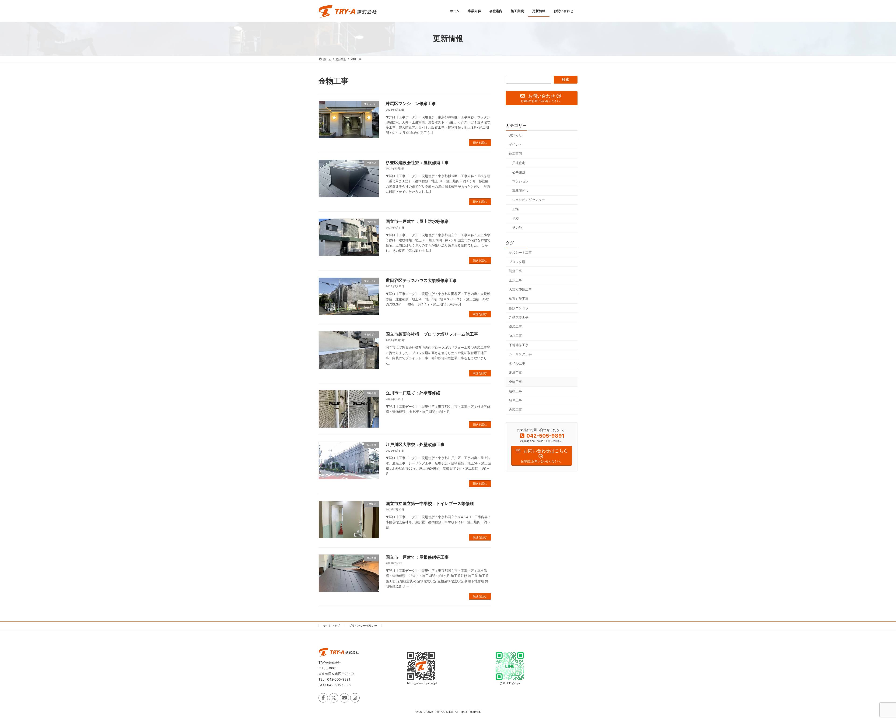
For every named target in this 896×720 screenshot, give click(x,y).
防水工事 (515, 335)
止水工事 (515, 280)
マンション (520, 181)
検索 (565, 79)
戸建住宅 (518, 163)
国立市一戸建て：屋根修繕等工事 (417, 557)
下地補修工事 (518, 345)
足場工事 (515, 372)
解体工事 (515, 400)
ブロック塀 (517, 261)
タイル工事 (517, 363)
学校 (515, 218)
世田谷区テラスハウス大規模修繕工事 (421, 280)
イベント (515, 144)
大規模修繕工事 (520, 289)
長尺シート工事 (520, 252)
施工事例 (515, 153)
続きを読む (480, 142)
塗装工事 (515, 326)
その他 (517, 227)
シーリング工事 (520, 354)
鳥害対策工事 (518, 299)
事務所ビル (520, 190)
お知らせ (515, 135)
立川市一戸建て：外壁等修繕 (413, 392)
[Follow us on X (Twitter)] (333, 697)
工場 (515, 209)
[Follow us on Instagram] (355, 697)
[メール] (344, 697)
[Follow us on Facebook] (323, 697)
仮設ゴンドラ (518, 308)
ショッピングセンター (528, 200)
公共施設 (518, 172)
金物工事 (515, 382)
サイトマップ (331, 625)
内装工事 (515, 409)
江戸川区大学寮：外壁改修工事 (415, 444)
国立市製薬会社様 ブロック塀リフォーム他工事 (432, 334)
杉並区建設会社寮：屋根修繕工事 (417, 162)
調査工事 (515, 271)
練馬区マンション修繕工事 (411, 103)
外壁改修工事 (518, 317)
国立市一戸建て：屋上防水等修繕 (417, 221)
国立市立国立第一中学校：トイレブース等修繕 (430, 503)
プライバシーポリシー (363, 625)
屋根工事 (515, 391)
